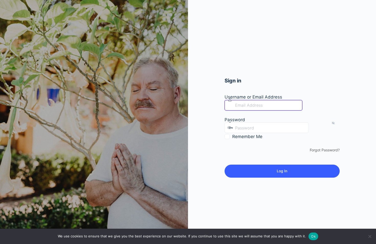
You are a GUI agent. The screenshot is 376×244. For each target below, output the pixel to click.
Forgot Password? (325, 150)
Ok (313, 236)
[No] (369, 236)
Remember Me (247, 136)
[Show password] (314, 128)
